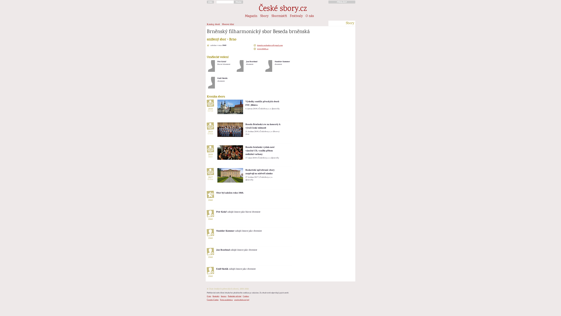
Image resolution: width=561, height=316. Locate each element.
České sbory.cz (283, 9)
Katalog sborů (213, 24)
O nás (310, 16)
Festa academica (226, 299)
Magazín (251, 16)
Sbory (264, 16)
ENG (210, 2)
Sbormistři (279, 16)
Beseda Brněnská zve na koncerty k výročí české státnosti (262, 125)
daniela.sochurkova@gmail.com (270, 45)
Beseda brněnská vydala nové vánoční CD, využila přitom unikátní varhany (260, 150)
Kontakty (216, 296)
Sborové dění (228, 24)
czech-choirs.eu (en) (241, 299)
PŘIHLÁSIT (342, 2)
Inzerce (223, 296)
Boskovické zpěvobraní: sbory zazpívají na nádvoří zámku (260, 171)
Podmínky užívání (234, 296)
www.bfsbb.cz (262, 48)
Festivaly (296, 16)
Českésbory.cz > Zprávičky (269, 108)
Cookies (246, 296)
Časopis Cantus (213, 299)
